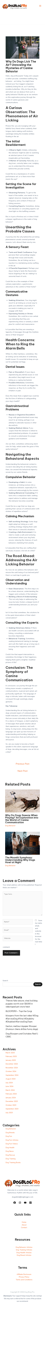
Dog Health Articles (24, 1252)
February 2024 (11, 1094)
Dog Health (10, 1147)
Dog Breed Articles (24, 1255)
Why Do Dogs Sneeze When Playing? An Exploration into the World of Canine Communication (21, 819)
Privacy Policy (24, 1277)
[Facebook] (14, 1202)
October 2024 (11, 1071)
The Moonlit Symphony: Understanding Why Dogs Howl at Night (20, 860)
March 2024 (10, 1090)
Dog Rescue (10, 1155)
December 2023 (12, 1101)
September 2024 (12, 1075)
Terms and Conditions (24, 1280)
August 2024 (10, 1079)
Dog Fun (9, 1136)
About (24, 1225)
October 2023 (11, 1105)
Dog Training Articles (24, 1250)
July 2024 (9, 1083)
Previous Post (22, 763)
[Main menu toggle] (40, 5)
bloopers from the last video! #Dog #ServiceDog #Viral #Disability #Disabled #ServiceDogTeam (22, 1018)
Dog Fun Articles (12, 1140)
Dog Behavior (10, 826)
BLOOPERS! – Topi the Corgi (19, 1011)
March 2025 (10, 1053)
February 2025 (11, 1056)
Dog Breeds (10, 1132)
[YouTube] (25, 1202)
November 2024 (12, 1068)
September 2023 (12, 1109)
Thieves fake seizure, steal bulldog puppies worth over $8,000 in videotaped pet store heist (21, 1003)
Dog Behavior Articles (24, 1247)
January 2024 (11, 1098)
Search (5, 980)
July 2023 (9, 1112)
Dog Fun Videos (12, 1144)
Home (24, 1222)
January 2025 (11, 1060)
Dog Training (10, 1159)
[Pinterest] (30, 1202)
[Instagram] (20, 1202)
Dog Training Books (13, 1162)
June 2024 (9, 1086)
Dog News (10, 1151)
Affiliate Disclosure (24, 1274)
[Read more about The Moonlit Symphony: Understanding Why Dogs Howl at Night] (22, 843)
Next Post (23, 771)
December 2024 (12, 1064)
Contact (24, 1227)
